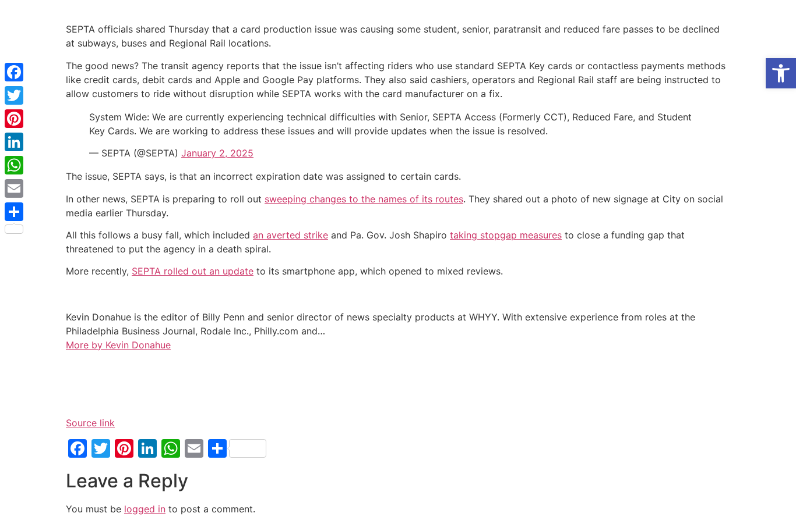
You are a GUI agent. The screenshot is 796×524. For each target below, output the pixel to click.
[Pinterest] (14, 118)
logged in (144, 509)
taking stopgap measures (506, 235)
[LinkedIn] (14, 142)
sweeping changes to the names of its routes (364, 199)
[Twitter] (14, 95)
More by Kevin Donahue (118, 345)
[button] (781, 73)
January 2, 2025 (217, 153)
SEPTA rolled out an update (192, 271)
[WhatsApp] (14, 165)
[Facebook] (14, 72)
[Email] (14, 188)
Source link (90, 423)
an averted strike (290, 235)
